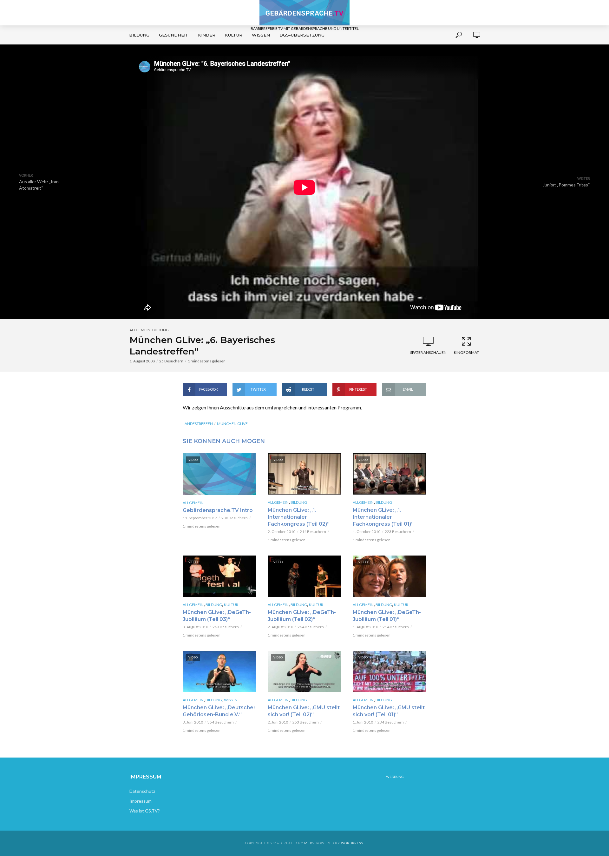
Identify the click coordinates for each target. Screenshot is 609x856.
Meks (309, 843)
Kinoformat (466, 352)
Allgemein (139, 329)
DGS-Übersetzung (301, 34)
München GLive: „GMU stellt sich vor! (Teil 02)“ (304, 711)
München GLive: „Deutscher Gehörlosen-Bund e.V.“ (219, 711)
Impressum (140, 801)
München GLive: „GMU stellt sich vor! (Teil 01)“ (389, 711)
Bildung (139, 34)
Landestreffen (198, 423)
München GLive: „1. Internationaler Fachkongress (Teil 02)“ (299, 517)
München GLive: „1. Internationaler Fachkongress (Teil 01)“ (383, 517)
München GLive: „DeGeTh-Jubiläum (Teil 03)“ (217, 615)
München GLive (232, 423)
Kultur (233, 34)
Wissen (261, 34)
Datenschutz (142, 791)
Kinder (206, 34)
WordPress (352, 843)
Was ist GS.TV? (144, 810)
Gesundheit (173, 34)
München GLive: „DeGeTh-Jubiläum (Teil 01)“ (387, 615)
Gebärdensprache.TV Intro (218, 510)
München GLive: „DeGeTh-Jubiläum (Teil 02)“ (302, 615)
